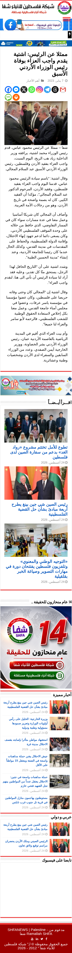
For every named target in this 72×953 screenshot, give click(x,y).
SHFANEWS (18, 930)
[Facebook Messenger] (16, 89)
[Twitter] (42, 939)
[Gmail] (62, 89)
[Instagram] (39, 89)
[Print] (16, 97)
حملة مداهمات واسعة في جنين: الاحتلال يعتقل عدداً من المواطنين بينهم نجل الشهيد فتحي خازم (25, 781)
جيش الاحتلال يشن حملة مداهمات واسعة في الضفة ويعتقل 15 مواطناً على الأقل (27, 761)
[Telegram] (47, 89)
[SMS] (8, 97)
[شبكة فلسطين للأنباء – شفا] (36, 7)
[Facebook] (8, 89)
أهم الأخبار (32, 80)
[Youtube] (32, 939)
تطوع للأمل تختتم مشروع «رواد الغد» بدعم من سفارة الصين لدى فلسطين (39, 452)
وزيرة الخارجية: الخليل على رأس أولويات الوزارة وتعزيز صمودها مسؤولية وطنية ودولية (28, 723)
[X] (23, 89)
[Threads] (55, 89)
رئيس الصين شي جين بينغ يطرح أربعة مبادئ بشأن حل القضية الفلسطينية (40, 509)
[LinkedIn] (37, 939)
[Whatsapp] (31, 89)
